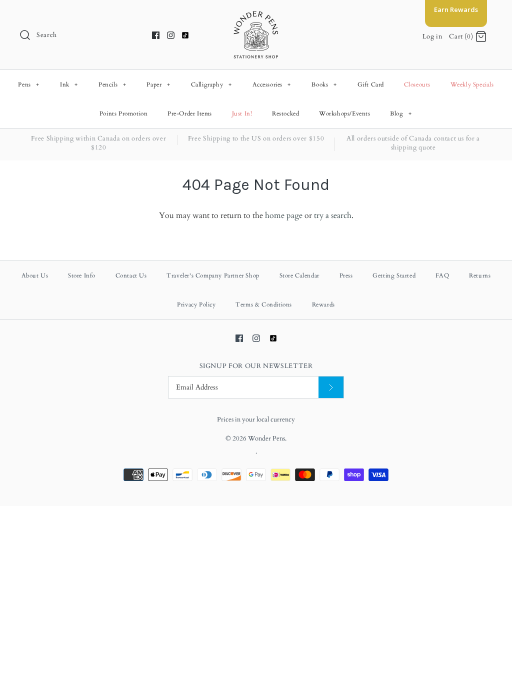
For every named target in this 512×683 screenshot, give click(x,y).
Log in (432, 36)
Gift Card (371, 84)
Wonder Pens (266, 438)
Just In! (242, 114)
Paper (158, 84)
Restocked (285, 114)
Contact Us (131, 276)
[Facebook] (156, 35)
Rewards (323, 304)
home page (283, 215)
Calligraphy (211, 84)
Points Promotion (124, 114)
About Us (35, 276)
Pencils (112, 84)
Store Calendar (300, 276)
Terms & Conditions (264, 304)
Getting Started (394, 276)
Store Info (82, 276)
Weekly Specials (472, 84)
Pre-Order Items (190, 114)
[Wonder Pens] (256, 16)
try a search (333, 215)
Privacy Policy (196, 304)
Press (346, 276)
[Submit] (331, 387)
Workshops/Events (344, 114)
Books (324, 84)
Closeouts (417, 84)
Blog (401, 114)
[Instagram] (170, 35)
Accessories (272, 84)
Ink (69, 84)
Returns (479, 276)
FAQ (443, 276)
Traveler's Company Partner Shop (213, 276)
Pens (28, 84)
